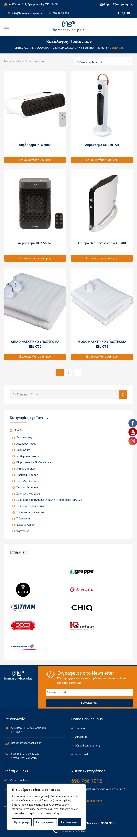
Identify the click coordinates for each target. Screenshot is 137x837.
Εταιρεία (80, 728)
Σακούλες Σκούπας (27, 481)
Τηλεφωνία (23, 518)
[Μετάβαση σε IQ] (81, 625)
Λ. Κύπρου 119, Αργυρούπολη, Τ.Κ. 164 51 (33, 4)
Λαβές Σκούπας (25, 468)
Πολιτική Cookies (18, 780)
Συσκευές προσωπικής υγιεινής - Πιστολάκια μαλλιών (49, 499)
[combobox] (103, 61)
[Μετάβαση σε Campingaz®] (23, 647)
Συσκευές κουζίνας (28, 493)
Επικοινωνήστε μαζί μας (35, 160)
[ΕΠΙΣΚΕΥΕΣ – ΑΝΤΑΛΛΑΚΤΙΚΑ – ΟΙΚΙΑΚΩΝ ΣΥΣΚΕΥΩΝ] (68, 27)
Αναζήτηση (123, 394)
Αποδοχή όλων (69, 822)
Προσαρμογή (21, 822)
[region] (46, 807)
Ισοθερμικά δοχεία (27, 456)
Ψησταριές (22, 531)
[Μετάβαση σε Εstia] (23, 589)
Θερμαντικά (23, 450)
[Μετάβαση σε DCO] (23, 625)
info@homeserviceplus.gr (26, 13)
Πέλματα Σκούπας (27, 475)
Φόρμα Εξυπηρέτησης (118, 4)
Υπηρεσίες (81, 736)
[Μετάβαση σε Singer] (81, 589)
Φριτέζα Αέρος (25, 524)
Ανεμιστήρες (24, 437)
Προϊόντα (19, 430)
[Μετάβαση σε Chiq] (81, 607)
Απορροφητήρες (26, 443)
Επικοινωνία (82, 754)
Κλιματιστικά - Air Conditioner (34, 462)
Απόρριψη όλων (45, 822)
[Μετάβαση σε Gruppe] (81, 571)
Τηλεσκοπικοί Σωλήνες (30, 512)
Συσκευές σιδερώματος (30, 506)
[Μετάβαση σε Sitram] (23, 607)
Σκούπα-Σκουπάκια (27, 487)
